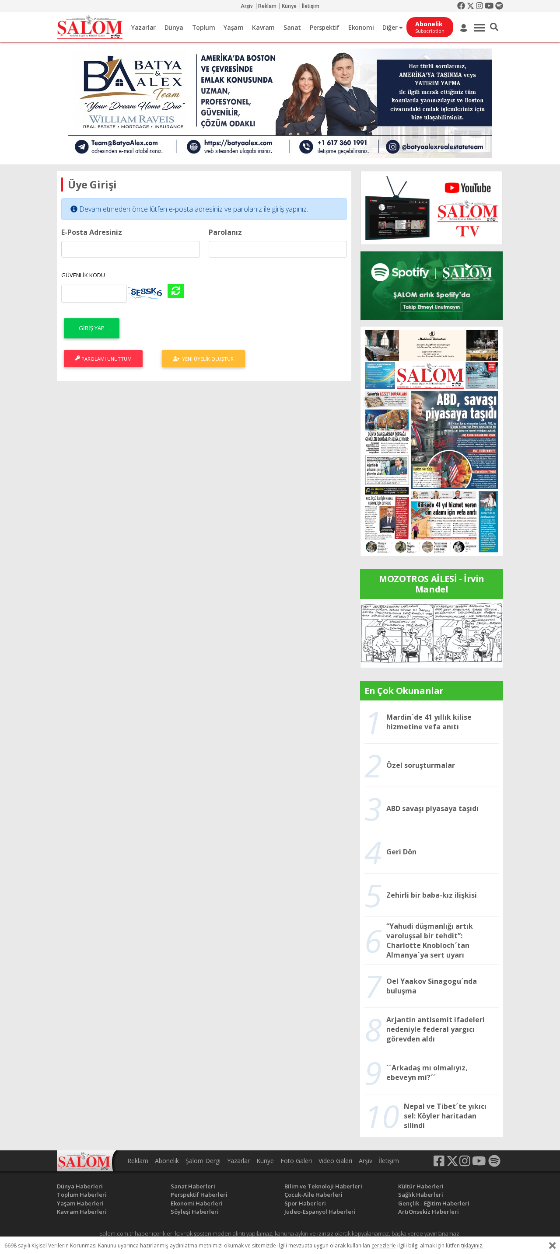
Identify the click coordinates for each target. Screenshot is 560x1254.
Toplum (203, 27)
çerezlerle (383, 1245)
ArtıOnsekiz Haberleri (428, 1212)
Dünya (173, 27)
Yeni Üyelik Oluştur (206, 358)
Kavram (263, 27)
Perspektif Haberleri (199, 1194)
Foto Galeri (296, 1160)
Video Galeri (335, 1160)
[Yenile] (176, 291)
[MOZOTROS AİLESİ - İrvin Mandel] (431, 632)
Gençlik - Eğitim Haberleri (433, 1203)
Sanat (292, 27)
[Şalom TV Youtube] (431, 208)
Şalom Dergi (203, 1160)
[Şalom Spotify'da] (431, 285)
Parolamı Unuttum (106, 358)
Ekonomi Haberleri (197, 1203)
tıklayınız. (472, 1245)
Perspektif (325, 27)
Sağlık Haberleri (420, 1194)
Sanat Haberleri (193, 1186)
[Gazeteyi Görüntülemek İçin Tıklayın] (431, 440)
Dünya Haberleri (80, 1186)
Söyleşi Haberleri (195, 1212)
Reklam (267, 6)
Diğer (390, 27)
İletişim (310, 6)
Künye (289, 6)
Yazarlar (143, 27)
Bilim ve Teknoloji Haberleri (323, 1186)
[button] (494, 27)
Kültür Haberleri (421, 1186)
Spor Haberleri (305, 1203)
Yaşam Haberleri (80, 1203)
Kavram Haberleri (82, 1212)
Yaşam (233, 27)
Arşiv (247, 6)
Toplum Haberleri (82, 1194)
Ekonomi (361, 27)
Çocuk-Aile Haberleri (313, 1194)
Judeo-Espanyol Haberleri (320, 1212)
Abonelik (167, 1160)
